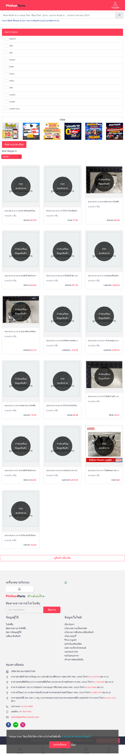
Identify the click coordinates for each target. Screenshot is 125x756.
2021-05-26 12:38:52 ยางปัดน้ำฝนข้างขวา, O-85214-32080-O (28, 276)
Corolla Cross (14, 109)
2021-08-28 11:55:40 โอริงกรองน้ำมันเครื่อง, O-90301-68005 (28, 535)
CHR (11, 88)
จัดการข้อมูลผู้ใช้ (13, 632)
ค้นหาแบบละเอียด (14, 144)
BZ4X (11, 67)
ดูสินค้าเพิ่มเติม (62, 558)
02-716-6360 (99, 682)
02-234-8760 (94, 677)
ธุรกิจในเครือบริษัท (73, 644)
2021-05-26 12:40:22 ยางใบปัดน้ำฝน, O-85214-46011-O (67, 276)
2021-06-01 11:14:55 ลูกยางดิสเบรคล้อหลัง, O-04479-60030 (27, 332)
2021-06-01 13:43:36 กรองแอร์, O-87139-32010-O (65, 471)
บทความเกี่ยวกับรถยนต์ (75, 648)
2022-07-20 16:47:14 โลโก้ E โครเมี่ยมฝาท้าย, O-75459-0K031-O (70, 211)
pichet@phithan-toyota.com (25, 717)
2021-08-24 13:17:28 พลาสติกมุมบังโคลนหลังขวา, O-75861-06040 (30, 211)
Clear (62, 119)
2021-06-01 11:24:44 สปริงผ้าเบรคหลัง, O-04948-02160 (67, 341)
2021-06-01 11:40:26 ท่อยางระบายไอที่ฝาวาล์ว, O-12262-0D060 (29, 406)
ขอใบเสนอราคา (71, 656)
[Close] (19, 157)
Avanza (12, 60)
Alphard (12, 39)
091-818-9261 (25, 712)
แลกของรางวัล (71, 652)
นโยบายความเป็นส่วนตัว (75, 628)
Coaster (12, 95)
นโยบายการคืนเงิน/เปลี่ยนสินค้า (79, 632)
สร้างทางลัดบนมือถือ (73, 660)
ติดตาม (52, 609)
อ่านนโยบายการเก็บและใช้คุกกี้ (76, 736)
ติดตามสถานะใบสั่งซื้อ (16, 628)
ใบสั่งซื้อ (9, 625)
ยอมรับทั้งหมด (59, 744)
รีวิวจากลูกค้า (70, 640)
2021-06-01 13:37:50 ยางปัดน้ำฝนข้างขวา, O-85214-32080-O (28, 471)
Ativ (11, 53)
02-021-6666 (91, 687)
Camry (11, 74)
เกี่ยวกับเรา (69, 625)
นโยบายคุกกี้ (70, 636)
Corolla (12, 102)
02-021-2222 (110, 698)
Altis (11, 46)
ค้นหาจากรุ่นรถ (11, 32)
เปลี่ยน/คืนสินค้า (13, 636)
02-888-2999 (96, 693)
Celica (11, 81)
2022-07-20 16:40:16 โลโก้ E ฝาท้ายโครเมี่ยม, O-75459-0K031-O (70, 406)
